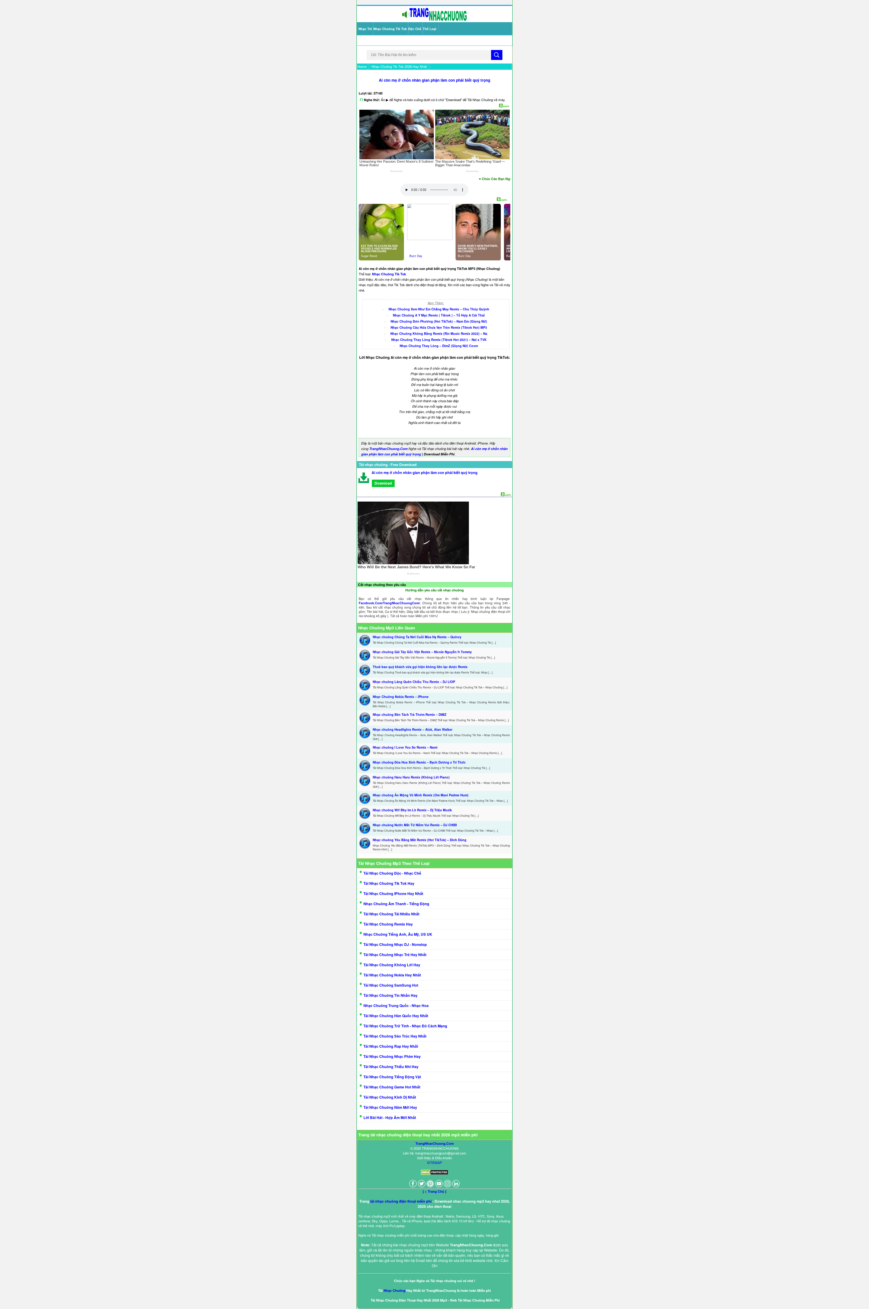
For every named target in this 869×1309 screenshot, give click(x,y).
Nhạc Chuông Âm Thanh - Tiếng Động (396, 903)
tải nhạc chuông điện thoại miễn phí (401, 1201)
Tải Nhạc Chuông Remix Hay (388, 924)
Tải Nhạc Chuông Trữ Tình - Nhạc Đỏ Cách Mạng (405, 1025)
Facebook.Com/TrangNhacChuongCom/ (389, 603)
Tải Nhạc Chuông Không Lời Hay (391, 964)
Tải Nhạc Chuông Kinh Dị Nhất (389, 1097)
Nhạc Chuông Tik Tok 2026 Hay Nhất (399, 66)
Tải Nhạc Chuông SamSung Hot (390, 985)
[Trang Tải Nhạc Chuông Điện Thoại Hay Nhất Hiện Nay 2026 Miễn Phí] (434, 19)
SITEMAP (434, 1162)
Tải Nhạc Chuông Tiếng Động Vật (392, 1076)
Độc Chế (414, 28)
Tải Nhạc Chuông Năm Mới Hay (390, 1107)
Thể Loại (429, 28)
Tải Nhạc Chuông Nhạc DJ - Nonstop (395, 944)
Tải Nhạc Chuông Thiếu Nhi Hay (390, 1066)
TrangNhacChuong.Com (388, 448)
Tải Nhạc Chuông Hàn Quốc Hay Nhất (395, 1015)
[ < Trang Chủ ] (434, 1191)
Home (362, 66)
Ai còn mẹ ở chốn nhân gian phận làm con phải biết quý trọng (434, 80)
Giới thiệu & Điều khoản (434, 1157)
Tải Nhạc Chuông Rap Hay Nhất (390, 1046)
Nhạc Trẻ (365, 28)
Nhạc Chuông (394, 1290)
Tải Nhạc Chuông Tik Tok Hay (388, 883)
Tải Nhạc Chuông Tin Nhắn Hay (390, 995)
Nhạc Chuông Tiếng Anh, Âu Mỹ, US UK (397, 934)
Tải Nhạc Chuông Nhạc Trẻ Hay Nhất (394, 954)
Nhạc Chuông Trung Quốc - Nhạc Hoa (396, 1005)
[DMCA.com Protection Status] (434, 1173)
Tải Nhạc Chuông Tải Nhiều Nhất (391, 913)
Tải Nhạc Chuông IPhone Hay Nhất (393, 893)
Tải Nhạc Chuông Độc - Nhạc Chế (392, 873)
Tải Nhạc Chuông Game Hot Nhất (391, 1087)
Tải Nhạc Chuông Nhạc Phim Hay (392, 1056)
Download (383, 483)
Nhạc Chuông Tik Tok (390, 28)
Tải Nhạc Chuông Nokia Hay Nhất (392, 975)
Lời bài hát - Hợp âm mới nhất (389, 1117)
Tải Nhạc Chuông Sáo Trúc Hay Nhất (394, 1036)
